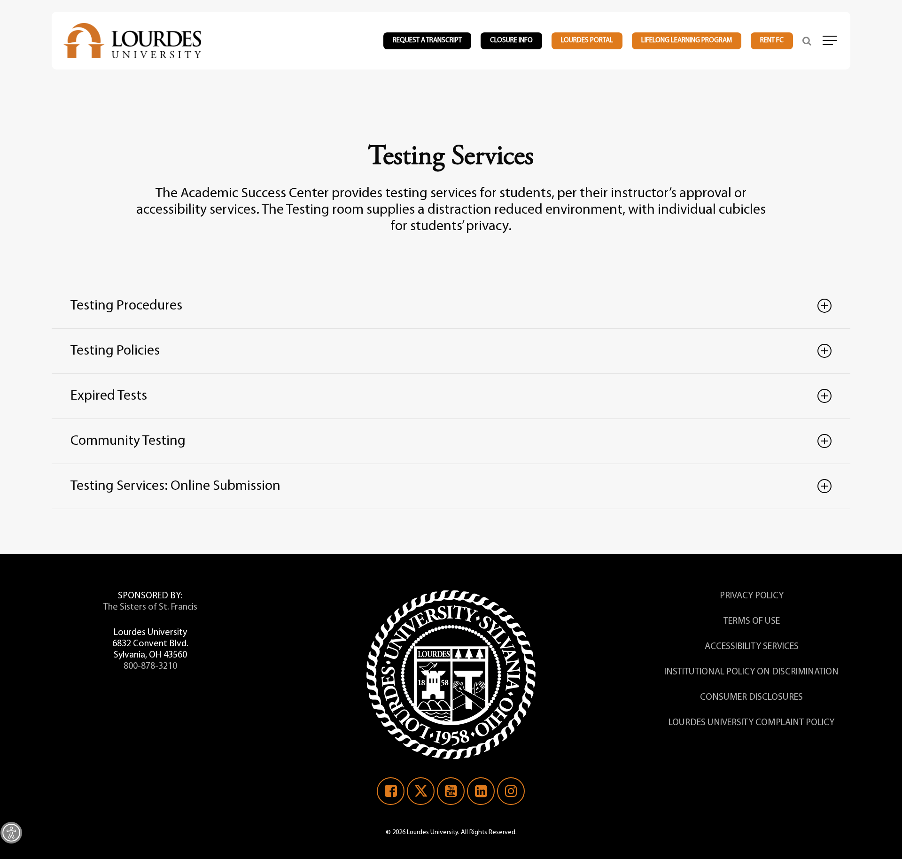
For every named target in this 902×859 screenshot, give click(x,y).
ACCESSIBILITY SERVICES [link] (752, 646)
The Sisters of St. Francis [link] (150, 607)
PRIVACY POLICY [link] (752, 596)
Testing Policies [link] (115, 351)
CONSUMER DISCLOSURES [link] (751, 697)
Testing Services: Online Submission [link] (175, 486)
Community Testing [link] (128, 441)
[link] (11, 832)
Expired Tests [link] (108, 396)
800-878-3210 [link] (150, 666)
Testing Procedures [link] (126, 306)
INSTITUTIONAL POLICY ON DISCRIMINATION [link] (751, 672)
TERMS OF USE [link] (751, 621)
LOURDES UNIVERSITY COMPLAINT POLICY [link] (751, 722)
